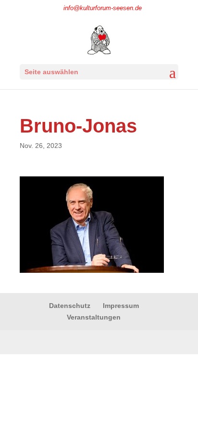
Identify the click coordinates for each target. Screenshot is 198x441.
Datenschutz (69, 305)
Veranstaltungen (94, 317)
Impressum (121, 305)
